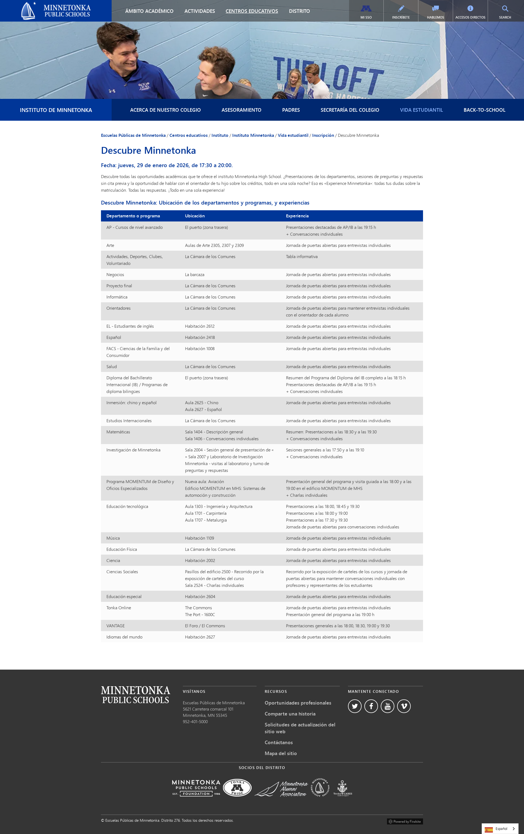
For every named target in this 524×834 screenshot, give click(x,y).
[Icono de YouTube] (387, 706)
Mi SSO (366, 17)
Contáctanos (279, 742)
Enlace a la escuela (135, 694)
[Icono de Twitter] (355, 706)
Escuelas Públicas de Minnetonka (35, 4)
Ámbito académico (149, 10)
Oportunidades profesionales (298, 702)
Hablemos (435, 17)
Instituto (220, 135)
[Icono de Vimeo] (404, 706)
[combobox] (500, 828)
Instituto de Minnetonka (56, 110)
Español (501, 828)
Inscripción (323, 135)
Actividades (199, 10)
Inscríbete (401, 17)
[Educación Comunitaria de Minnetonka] (320, 800)
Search (511, 17)
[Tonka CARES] (343, 800)
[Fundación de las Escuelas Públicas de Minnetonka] (196, 800)
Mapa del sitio (281, 753)
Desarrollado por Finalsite (405, 820)
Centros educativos (252, 10)
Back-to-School (484, 109)
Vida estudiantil (421, 109)
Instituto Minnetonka (253, 135)
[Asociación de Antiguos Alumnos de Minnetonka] (281, 800)
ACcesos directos (470, 17)
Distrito (299, 10)
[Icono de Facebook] (371, 706)
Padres (291, 109)
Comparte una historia (290, 713)
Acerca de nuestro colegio (165, 109)
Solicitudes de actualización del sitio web (300, 728)
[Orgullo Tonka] (237, 800)
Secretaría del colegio (350, 109)
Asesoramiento (241, 109)
